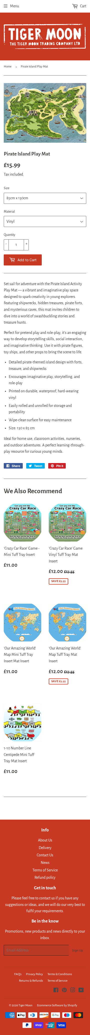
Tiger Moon (25, 1005)
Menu (14, 6)
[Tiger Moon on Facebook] (55, 991)
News (45, 863)
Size (6, 188)
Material (9, 211)
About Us (45, 840)
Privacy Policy (34, 974)
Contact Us (45, 855)
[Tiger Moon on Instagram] (72, 991)
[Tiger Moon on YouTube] (81, 991)
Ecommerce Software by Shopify (57, 1005)
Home (8, 66)
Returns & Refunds (31, 980)
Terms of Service (45, 870)
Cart (82, 6)
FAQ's (18, 974)
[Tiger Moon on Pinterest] (64, 991)
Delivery (45, 848)
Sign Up (77, 950)
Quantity (9, 235)
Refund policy (45, 877)
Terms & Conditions (60, 974)
